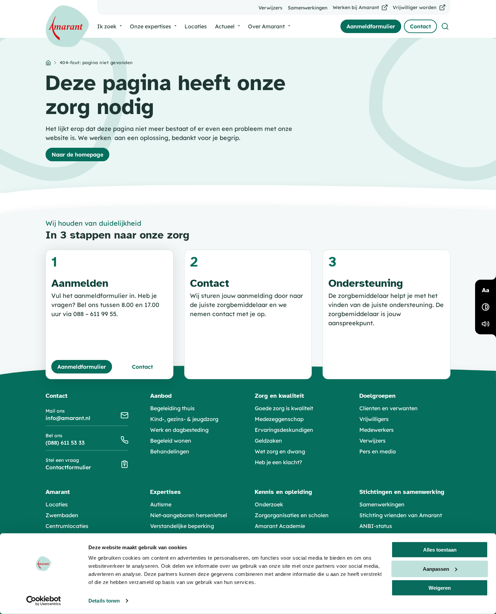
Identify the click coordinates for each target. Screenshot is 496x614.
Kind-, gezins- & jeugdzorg (184, 419)
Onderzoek (269, 504)
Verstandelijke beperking (182, 526)
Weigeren (440, 588)
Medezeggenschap (279, 419)
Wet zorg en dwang (280, 451)
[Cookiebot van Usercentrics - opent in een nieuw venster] (43, 601)
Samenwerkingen (382, 504)
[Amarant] (67, 26)
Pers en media (377, 451)
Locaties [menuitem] (196, 26)
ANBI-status (375, 526)
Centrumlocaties (67, 526)
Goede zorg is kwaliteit (284, 408)
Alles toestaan (440, 550)
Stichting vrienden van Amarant (400, 515)
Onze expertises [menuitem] (150, 26)
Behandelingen (169, 451)
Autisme (160, 504)
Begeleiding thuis (172, 408)
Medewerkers (376, 429)
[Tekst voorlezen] (485, 324)
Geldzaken (268, 440)
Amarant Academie (280, 526)
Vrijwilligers (374, 419)
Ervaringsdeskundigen (284, 429)
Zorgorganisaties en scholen (292, 515)
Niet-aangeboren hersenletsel (188, 515)
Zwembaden (62, 515)
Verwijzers (372, 440)
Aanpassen (436, 568)
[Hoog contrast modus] (485, 307)
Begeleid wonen (170, 440)
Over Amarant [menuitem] (266, 26)
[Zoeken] (445, 26)
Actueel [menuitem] (225, 26)
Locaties (57, 504)
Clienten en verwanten (388, 408)
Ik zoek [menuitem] (106, 26)
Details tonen (104, 601)
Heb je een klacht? (278, 462)
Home (48, 62)
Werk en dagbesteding (179, 429)
